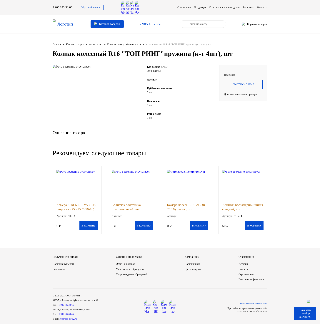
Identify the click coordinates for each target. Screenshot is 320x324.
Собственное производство (224, 7)
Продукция (200, 7)
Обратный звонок (91, 7)
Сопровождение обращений (131, 274)
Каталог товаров (75, 44)
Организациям (193, 269)
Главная (57, 44)
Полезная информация (251, 279)
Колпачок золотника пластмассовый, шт (126, 207)
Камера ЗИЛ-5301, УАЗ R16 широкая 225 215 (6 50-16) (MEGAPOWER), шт (76, 207)
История (243, 264)
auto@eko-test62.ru (68, 319)
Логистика (248, 7)
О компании (184, 7)
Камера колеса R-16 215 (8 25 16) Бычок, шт (186, 207)
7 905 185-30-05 (62, 7)
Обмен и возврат (125, 264)
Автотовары (95, 44)
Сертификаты (246, 274)
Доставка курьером (63, 264)
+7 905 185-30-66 (66, 305)
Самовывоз (59, 269)
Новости (243, 269)
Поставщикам (192, 264)
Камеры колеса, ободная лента (124, 44)
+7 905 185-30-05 (66, 314)
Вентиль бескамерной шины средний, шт (242, 207)
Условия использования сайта (253, 303)
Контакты (262, 7)
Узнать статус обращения (130, 269)
